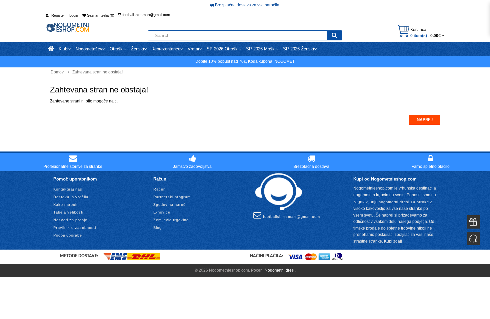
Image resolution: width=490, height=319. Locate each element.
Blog (157, 228)
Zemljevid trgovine (171, 220)
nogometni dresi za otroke (404, 202)
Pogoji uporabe (67, 235)
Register (58, 15)
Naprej (425, 119)
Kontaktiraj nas (67, 189)
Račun (159, 189)
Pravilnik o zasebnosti (74, 228)
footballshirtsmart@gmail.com (145, 15)
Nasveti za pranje (70, 220)
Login (73, 15)
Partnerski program (172, 197)
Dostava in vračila (70, 197)
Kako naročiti (66, 205)
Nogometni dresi (280, 270)
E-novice (161, 212)
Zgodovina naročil (170, 205)
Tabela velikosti (68, 212)
